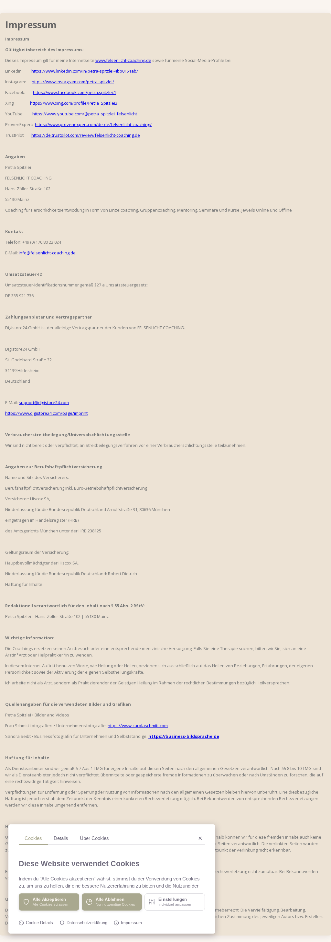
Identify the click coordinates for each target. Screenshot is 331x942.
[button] (49, 902)
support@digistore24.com (44, 402)
